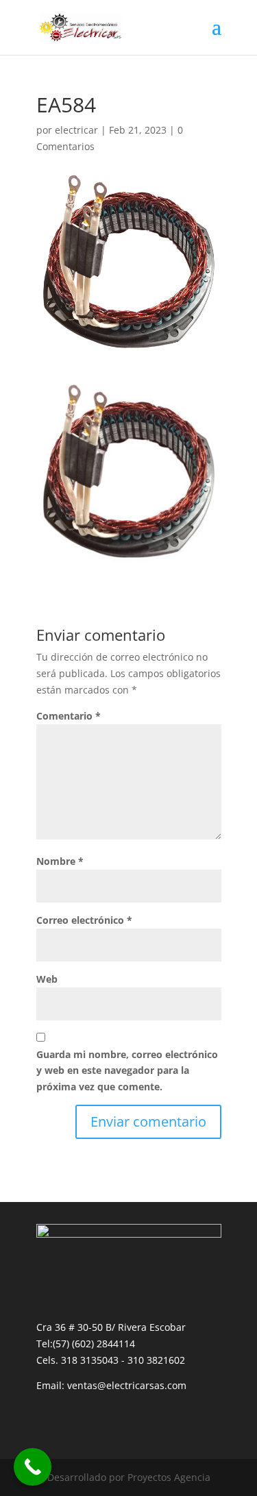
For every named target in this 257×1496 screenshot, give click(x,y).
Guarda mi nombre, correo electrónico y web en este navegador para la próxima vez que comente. (127, 1071)
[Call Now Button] (32, 1467)
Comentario (68, 715)
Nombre (60, 861)
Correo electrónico (84, 920)
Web (47, 978)
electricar (76, 129)
